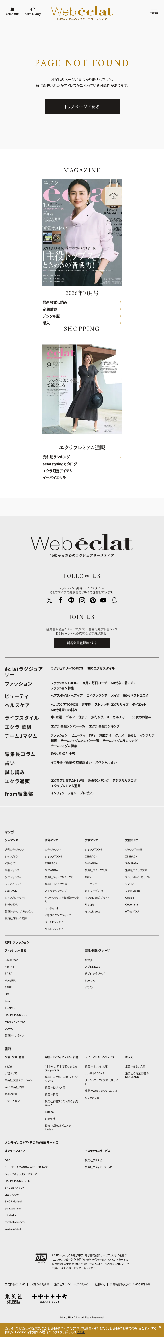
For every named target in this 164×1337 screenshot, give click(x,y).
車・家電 (56, 717)
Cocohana (131, 904)
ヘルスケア (17, 705)
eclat (8, 1001)
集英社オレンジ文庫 (96, 1066)
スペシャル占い (106, 762)
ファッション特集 (62, 688)
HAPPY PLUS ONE (16, 1014)
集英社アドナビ (93, 1160)
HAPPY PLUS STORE (17, 1180)
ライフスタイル (22, 718)
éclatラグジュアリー (24, 672)
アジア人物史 (12, 1100)
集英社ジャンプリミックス (19, 911)
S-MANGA (11, 904)
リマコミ (89, 904)
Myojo (89, 959)
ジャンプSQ (11, 856)
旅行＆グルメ (100, 717)
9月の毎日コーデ (95, 683)
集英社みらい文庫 (135, 1066)
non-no (9, 966)
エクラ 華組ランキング (104, 726)
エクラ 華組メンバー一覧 (68, 726)
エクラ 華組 (18, 727)
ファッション (18, 684)
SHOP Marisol (13, 1201)
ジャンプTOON (13, 883)
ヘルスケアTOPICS (64, 704)
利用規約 (100, 1284)
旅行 (92, 735)
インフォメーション (63, 793)
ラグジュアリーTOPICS (67, 668)
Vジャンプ (10, 863)
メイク (115, 695)
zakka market (13, 1229)
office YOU (132, 911)
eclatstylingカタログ (60, 464)
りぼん (88, 877)
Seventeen (11, 959)
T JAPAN (10, 1007)
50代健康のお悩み (64, 710)
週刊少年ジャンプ (14, 849)
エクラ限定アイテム (58, 471)
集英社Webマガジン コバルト (101, 1090)
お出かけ (105, 735)
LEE (7, 994)
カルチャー (120, 717)
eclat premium (13, 1208)
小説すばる (11, 1073)
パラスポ (90, 987)
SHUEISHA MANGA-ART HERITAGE (26, 1167)
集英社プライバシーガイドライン (72, 1284)
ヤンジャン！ (51, 908)
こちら (92, 1268)
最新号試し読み (55, 303)
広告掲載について (15, 1284)
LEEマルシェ (12, 1194)
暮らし (132, 735)
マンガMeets (92, 911)
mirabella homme (15, 1222)
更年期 (86, 704)
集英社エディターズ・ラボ (99, 1167)
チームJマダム (21, 736)
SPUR (8, 987)
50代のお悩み (141, 717)
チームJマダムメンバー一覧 (80, 741)
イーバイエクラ (54, 478)
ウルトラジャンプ (54, 928)
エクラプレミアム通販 (66, 786)
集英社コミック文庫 (16, 918)
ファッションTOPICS (65, 683)
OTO (7, 1160)
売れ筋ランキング (56, 457)
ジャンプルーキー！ (15, 897)
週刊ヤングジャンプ (56, 890)
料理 (54, 741)
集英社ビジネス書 (55, 1087)
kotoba (49, 1111)
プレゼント (87, 793)
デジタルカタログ (124, 780)
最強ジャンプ (12, 870)
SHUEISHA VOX (14, 1187)
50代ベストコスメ (135, 695)
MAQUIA (10, 980)
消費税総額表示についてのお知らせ (130, 1284)
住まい (83, 717)
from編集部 (19, 794)
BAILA (8, 973)
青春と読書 (11, 1093)
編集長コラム (20, 754)
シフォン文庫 (92, 1097)
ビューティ (16, 696)
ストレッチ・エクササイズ (111, 704)
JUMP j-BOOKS (94, 1073)
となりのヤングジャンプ (58, 915)
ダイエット (139, 704)
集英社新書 (51, 1094)
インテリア (147, 735)
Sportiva (90, 980)
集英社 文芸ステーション (19, 1080)
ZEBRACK (11, 890)
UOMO (9, 1028)
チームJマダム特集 (64, 746)
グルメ (119, 735)
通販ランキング (98, 780)
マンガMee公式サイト (97, 897)
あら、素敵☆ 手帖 (63, 753)
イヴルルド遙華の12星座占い (71, 762)
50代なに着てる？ (123, 683)
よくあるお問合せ (39, 1284)
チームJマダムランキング (120, 741)
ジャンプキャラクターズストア (21, 1174)
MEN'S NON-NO (15, 1021)
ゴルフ (70, 717)
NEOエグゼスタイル (101, 668)
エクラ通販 (17, 781)
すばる (8, 1066)
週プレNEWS (92, 966)
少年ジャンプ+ (13, 877)
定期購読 (50, 309)
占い (10, 763)
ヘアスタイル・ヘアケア (67, 695)
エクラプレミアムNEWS (67, 780)
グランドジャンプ (54, 921)
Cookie (129, 897)
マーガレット (92, 883)
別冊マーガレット (94, 890)
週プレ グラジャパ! (95, 973)
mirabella (10, 1215)
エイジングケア (96, 695)
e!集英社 (50, 1118)
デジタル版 (51, 316)
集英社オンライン (14, 1035)
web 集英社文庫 (14, 1087)
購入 (46, 323)
